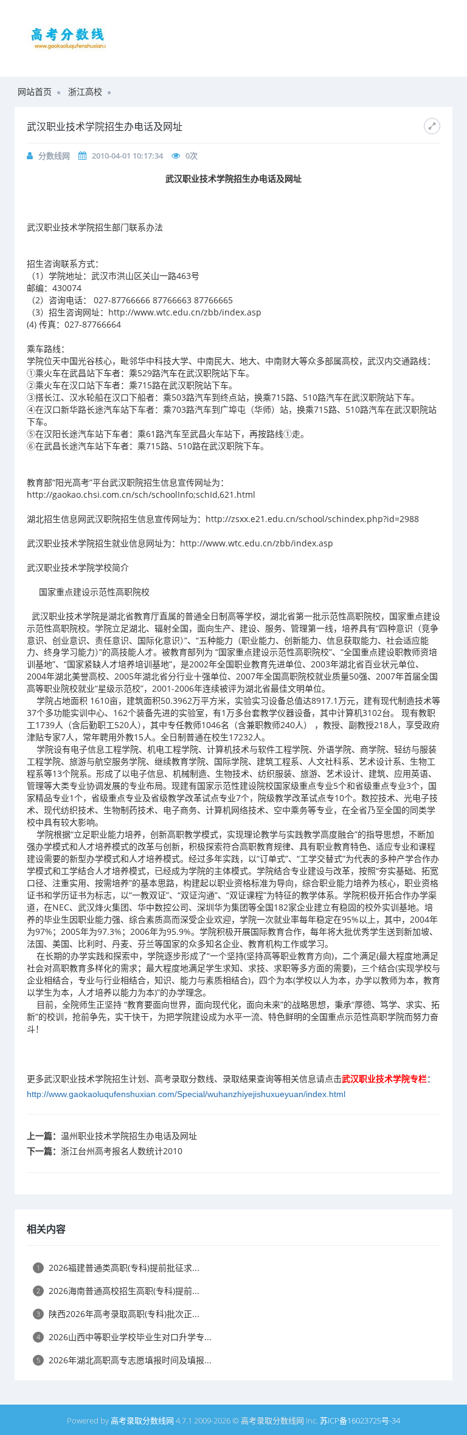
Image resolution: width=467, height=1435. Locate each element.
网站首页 (35, 91)
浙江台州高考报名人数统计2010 (121, 1151)
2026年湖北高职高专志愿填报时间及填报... (124, 1360)
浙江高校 (85, 91)
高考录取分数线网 (142, 1420)
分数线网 (54, 155)
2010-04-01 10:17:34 (127, 155)
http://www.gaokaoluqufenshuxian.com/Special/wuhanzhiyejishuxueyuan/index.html (186, 1094)
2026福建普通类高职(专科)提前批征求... (117, 1267)
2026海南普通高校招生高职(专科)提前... (117, 1290)
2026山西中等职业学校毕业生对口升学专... (124, 1337)
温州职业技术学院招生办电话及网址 (129, 1135)
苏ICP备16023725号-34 (360, 1420)
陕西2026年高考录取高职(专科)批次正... (117, 1314)
